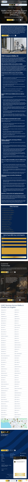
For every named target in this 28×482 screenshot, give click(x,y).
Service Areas (13, 7)
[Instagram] (22, 1)
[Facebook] (21, 1)
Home (9, 7)
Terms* (7, 255)
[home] (12, 5)
